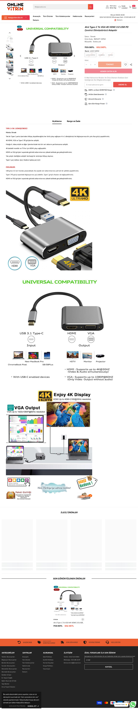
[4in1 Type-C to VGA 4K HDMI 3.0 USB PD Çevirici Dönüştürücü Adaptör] (69, 601)
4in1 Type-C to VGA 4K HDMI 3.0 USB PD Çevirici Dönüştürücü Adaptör (68, 623)
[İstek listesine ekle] (125, 64)
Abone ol (122, 85)
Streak (92, 36)
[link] (17, 566)
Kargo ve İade (73, 121)
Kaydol (108, 667)
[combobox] (60, 6)
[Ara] (63, 6)
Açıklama (57, 121)
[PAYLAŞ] (130, 64)
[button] (15, 17)
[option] (47, 56)
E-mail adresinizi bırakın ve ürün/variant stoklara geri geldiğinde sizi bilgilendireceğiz (106, 79)
